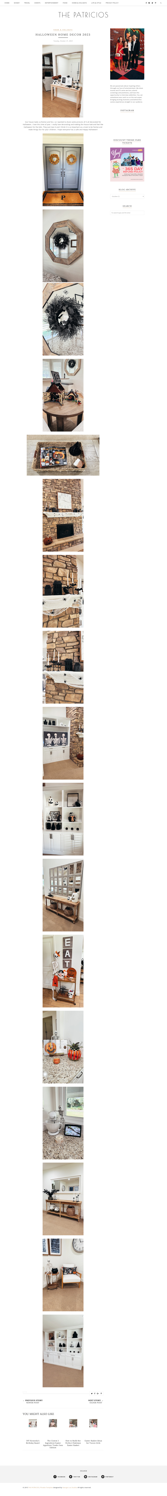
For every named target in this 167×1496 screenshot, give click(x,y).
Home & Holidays (63, 30)
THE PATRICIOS (83, 15)
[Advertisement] (127, 253)
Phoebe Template (46, 1487)
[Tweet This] (92, 1393)
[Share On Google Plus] (98, 1393)
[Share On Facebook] (94, 1393)
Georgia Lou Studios (69, 1487)
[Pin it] (101, 1393)
